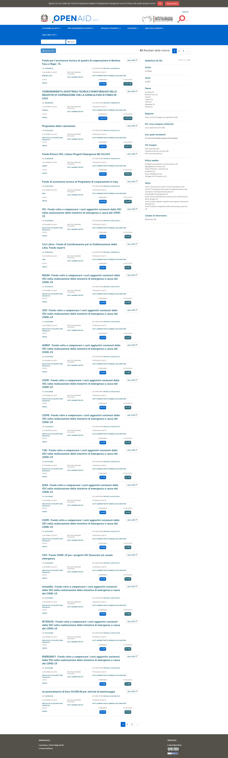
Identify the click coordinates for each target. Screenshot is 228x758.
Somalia (45, 110)
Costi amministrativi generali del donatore (109, 76)
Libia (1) (148, 102)
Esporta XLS (49, 51)
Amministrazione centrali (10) (156, 151)
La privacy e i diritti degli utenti (51, 745)
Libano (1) (149, 99)
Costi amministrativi (75, 77)
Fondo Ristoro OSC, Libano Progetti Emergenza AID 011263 (76, 154)
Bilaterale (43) (150, 219)
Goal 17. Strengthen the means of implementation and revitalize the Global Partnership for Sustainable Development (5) (166, 191)
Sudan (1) (149, 107)
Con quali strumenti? (110, 28)
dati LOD (131, 60)
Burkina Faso (47, 76)
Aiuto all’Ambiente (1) (153, 174)
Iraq (43, 193)
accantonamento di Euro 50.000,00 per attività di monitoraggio (78, 691)
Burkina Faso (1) (151, 94)
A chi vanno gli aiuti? (51, 28)
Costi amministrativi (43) (155, 128)
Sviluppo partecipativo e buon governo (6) (161, 164)
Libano (44, 166)
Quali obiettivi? (49, 35)
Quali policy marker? (154, 28)
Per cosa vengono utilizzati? (80, 28)
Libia (44, 259)
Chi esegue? (132, 28)
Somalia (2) (149, 92)
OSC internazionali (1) (153, 153)
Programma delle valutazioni (58, 126)
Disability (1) (150, 171)
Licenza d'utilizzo (46, 748)
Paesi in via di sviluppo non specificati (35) (161, 117)
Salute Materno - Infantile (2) (156, 169)
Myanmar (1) (150, 104)
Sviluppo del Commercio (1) (156, 176)
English (185, 12)
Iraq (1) (148, 97)
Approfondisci (172, 3)
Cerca (72, 42)
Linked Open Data (174, 745)
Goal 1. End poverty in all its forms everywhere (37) (164, 187)
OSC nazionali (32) (152, 149)
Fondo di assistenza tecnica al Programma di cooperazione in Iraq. (80, 181)
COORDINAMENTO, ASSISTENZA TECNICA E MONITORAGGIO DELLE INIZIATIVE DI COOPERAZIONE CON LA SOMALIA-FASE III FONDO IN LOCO (79, 95)
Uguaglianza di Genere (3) (155, 166)
